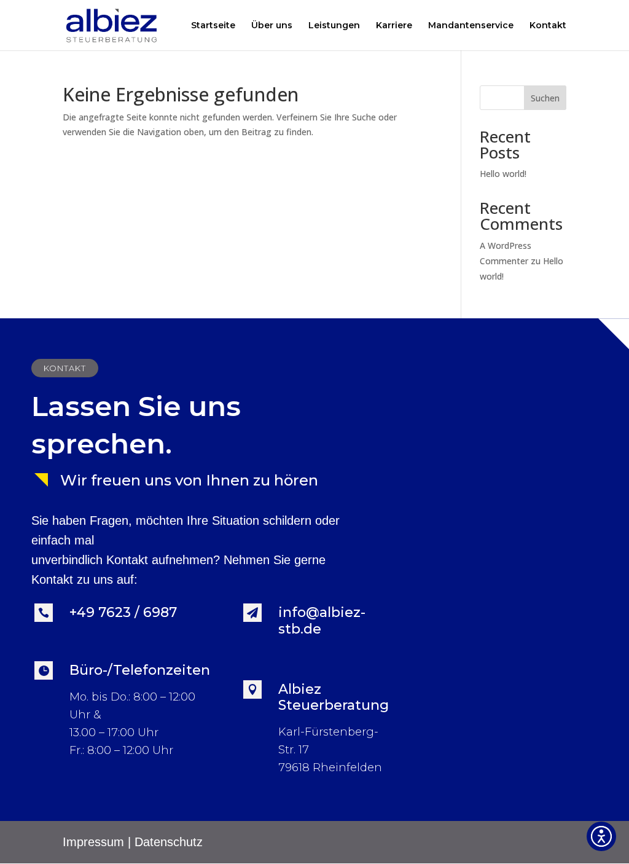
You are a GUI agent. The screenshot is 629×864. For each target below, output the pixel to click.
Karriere (394, 26)
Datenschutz (169, 842)
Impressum (93, 842)
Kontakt (547, 26)
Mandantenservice (471, 26)
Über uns (271, 26)
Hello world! (503, 173)
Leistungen (334, 26)
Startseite (213, 26)
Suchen (545, 98)
